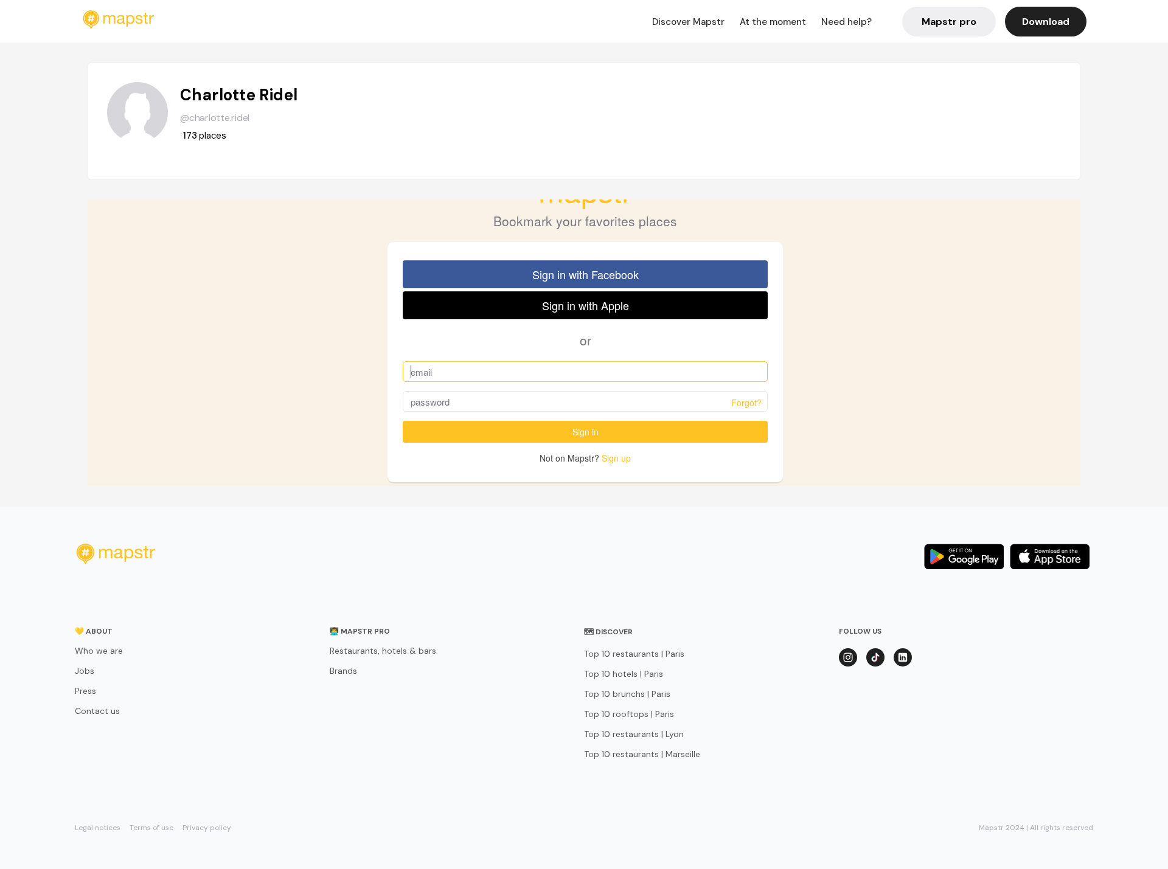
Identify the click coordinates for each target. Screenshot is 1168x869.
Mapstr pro (949, 21)
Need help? (846, 22)
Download (1045, 21)
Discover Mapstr (688, 22)
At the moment (773, 22)
